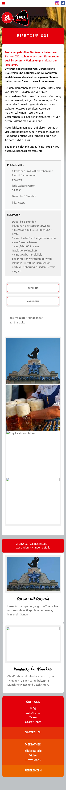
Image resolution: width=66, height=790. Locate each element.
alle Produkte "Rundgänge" (26, 317)
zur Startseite (17, 322)
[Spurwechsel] (33, 17)
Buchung (33, 288)
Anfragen (33, 301)
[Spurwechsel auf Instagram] (57, 3)
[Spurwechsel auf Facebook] (63, 3)
